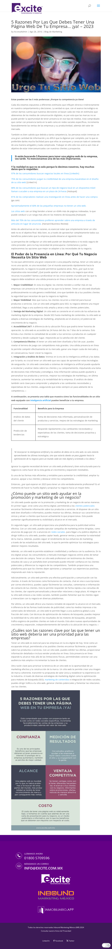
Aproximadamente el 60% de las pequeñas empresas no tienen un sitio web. (48, 205)
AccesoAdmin (20, 31)
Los (13, 211)
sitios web (20, 211)
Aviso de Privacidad (63, 931)
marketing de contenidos (57, 679)
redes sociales (58, 532)
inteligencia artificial (40, 400)
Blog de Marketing (53, 31)
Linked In (46, 941)
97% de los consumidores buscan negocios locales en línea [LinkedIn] (45, 173)
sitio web (21, 182)
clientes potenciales (85, 505)
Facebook (59, 941)
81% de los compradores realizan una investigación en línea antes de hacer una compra (54, 196)
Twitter (71, 941)
